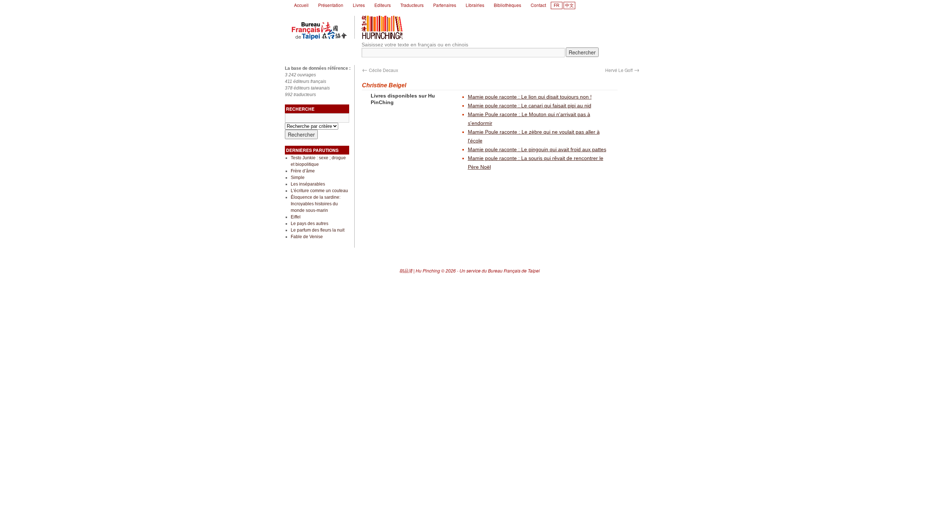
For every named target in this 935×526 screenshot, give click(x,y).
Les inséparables (308, 184)
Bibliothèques (507, 5)
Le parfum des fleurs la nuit (317, 230)
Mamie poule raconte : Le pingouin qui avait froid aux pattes (537, 149)
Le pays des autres (309, 223)
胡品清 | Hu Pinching (419, 270)
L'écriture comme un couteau (319, 190)
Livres (359, 5)
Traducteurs (412, 5)
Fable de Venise (307, 236)
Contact (538, 5)
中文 (569, 5)
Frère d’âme (303, 171)
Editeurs (382, 5)
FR (557, 5)
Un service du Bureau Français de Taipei (499, 270)
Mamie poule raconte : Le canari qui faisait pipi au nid (529, 105)
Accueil (301, 5)
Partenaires (444, 5)
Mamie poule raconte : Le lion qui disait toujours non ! (530, 97)
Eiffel (296, 217)
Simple (298, 177)
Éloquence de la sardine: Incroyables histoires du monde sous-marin (315, 204)
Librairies (475, 5)
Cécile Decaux (380, 70)
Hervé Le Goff (622, 70)
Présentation (330, 5)
